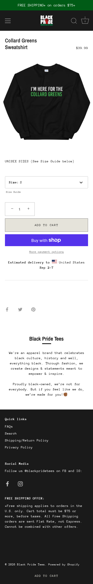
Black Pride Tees (31, 564)
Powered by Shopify (64, 564)
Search (11, 433)
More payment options (46, 252)
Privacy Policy (19, 447)
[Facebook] (7, 483)
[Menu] (7, 20)
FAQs (9, 426)
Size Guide (13, 192)
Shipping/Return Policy (27, 440)
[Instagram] (20, 483)
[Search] (73, 21)
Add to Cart (47, 576)
